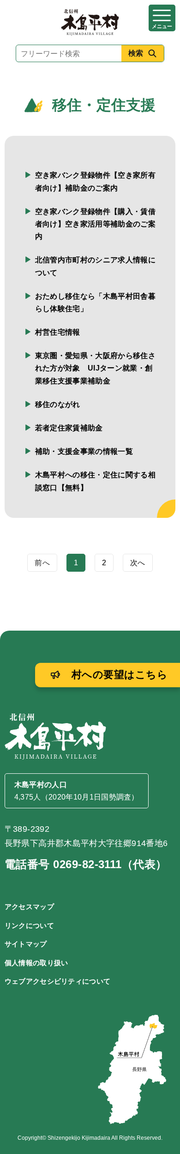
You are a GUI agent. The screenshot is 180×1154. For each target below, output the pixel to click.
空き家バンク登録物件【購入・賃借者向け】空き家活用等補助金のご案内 (95, 224)
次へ (137, 563)
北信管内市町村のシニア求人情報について (95, 266)
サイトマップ (26, 944)
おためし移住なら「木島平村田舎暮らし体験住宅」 (95, 302)
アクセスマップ (29, 906)
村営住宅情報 (57, 332)
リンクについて (29, 925)
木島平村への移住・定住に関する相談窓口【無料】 (95, 481)
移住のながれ (57, 404)
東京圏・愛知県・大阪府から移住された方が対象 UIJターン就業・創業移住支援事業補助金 (95, 368)
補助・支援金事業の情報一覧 (84, 451)
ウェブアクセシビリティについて (58, 981)
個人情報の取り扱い (36, 963)
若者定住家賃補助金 (69, 428)
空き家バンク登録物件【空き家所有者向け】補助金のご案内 (95, 181)
